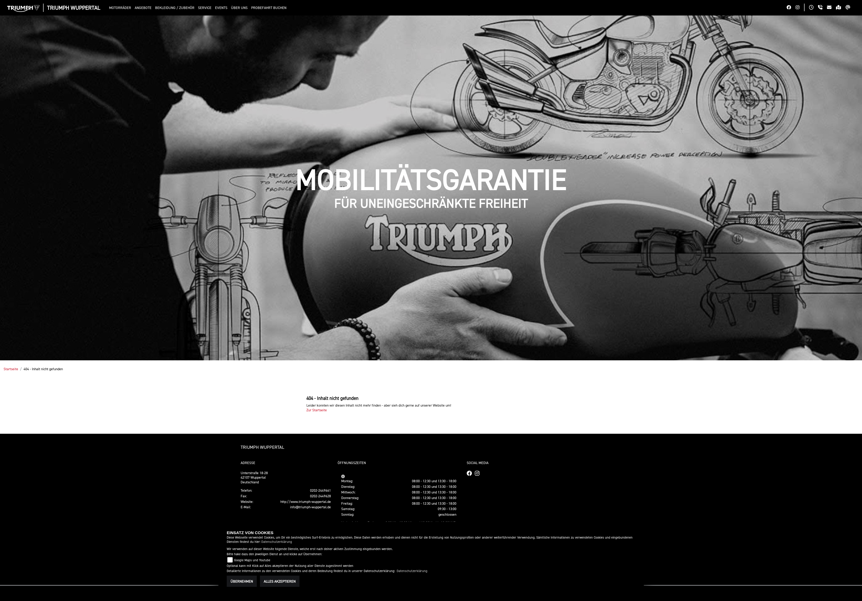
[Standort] (841, 8)
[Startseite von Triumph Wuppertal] (23, 8)
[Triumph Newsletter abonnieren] (850, 8)
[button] (121, 8)
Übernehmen (242, 581)
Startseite (11, 369)
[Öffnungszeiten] (813, 8)
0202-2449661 (320, 490)
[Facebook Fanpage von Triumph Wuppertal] (791, 8)
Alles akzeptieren (280, 581)
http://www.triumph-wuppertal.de (305, 501)
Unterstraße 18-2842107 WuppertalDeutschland (254, 477)
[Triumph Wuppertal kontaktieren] (831, 8)
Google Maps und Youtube (252, 560)
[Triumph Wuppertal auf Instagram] (800, 8)
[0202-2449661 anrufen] (822, 8)
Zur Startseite (316, 410)
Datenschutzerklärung (276, 542)
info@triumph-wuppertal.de (310, 507)
